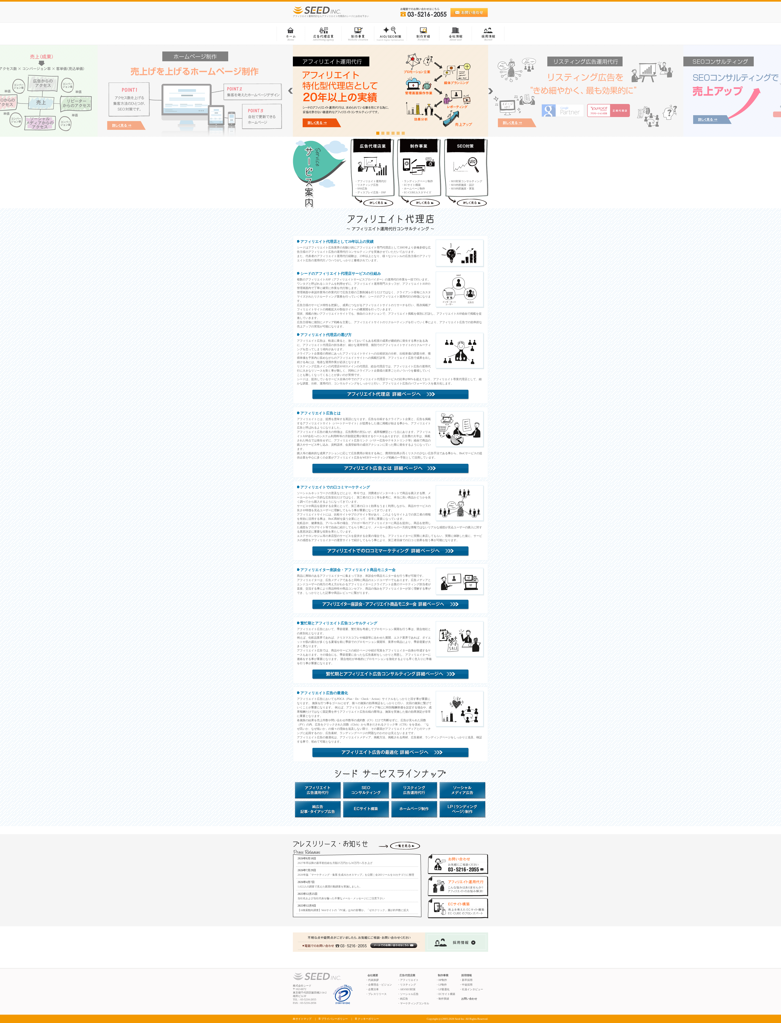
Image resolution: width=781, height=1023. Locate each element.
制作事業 (443, 975)
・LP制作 (441, 984)
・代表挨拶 (372, 979)
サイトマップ (303, 1018)
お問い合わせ (469, 998)
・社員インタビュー (471, 989)
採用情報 (466, 975)
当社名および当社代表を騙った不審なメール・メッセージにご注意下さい (341, 898)
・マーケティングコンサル (413, 1003)
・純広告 (402, 998)
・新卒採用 (465, 979)
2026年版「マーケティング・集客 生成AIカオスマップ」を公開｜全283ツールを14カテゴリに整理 (356, 874)
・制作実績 (442, 998)
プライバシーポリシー (334, 1018)
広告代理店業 (407, 975)
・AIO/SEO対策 (406, 989)
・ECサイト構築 (445, 994)
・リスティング (406, 984)
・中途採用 (465, 984)
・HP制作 (441, 979)
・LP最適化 (442, 989)
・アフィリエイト (408, 979)
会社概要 (373, 975)
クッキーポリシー (368, 1018)
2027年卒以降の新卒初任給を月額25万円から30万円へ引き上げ (335, 862)
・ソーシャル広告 (408, 994)
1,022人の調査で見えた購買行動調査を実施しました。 (330, 886)
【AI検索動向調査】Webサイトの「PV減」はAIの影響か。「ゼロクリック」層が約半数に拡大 (353, 910)
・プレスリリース (376, 994)
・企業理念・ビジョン (378, 984)
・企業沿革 (372, 989)
